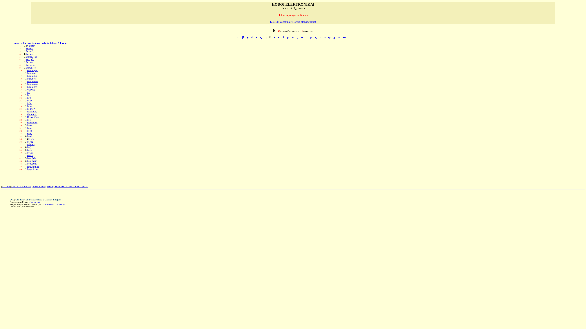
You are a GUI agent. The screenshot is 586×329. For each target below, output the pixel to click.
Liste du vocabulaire (21, 186)
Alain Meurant (34, 202)
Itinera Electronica (27, 200)
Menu (50, 186)
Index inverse (39, 186)
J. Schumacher (59, 204)
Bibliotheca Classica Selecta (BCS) (71, 186)
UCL (12, 200)
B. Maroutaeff (48, 204)
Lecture (6, 186)
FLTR (17, 200)
